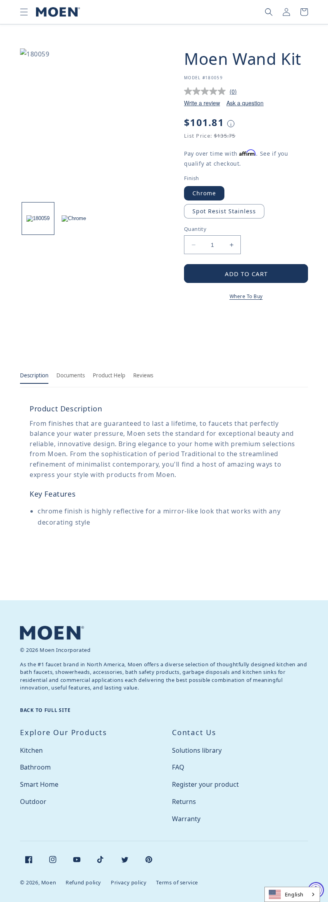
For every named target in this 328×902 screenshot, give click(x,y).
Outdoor (33, 801)
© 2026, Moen (38, 882)
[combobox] (292, 894)
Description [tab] (34, 375)
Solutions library (197, 750)
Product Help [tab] (109, 375)
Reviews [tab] (143, 375)
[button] (24, 12)
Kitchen (31, 750)
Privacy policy (128, 882)
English (294, 894)
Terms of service (177, 882)
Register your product (205, 784)
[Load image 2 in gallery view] (74, 218)
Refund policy (83, 882)
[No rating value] (207, 91)
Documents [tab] (70, 375)
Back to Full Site (45, 710)
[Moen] (52, 633)
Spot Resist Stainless (224, 211)
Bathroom (35, 767)
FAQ (178, 767)
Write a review (202, 103)
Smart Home (39, 784)
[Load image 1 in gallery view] (38, 218)
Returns (184, 801)
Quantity (195, 229)
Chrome (204, 193)
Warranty (186, 818)
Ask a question (245, 103)
